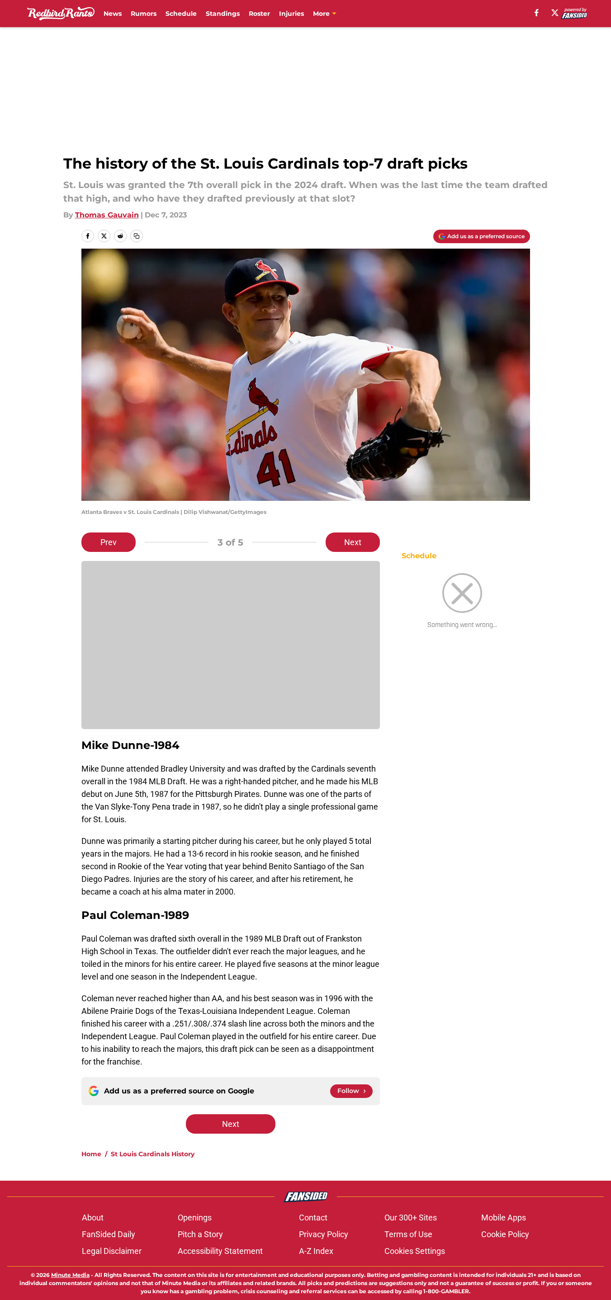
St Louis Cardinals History (152, 1154)
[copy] (136, 236)
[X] (555, 12)
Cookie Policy (505, 1234)
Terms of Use (408, 1234)
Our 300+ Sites (410, 1217)
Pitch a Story (200, 1234)
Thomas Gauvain (107, 215)
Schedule (181, 13)
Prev (108, 542)
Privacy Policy (323, 1234)
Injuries (291, 13)
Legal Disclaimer (112, 1251)
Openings (195, 1217)
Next (352, 542)
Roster (259, 13)
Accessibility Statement (220, 1251)
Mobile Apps (503, 1217)
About (93, 1217)
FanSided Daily (108, 1234)
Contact (313, 1217)
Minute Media (70, 1275)
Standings (223, 13)
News (113, 13)
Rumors (143, 13)
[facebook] (537, 12)
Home (91, 1154)
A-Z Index (316, 1251)
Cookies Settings (414, 1251)
